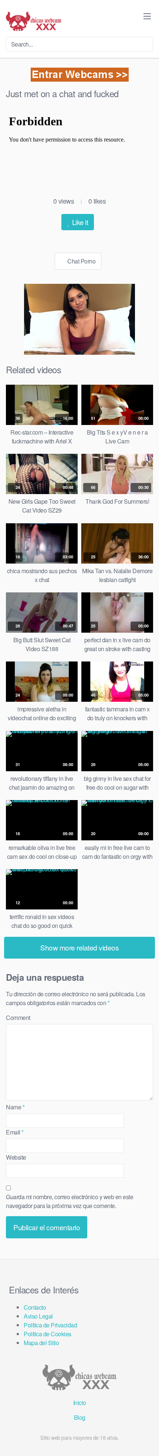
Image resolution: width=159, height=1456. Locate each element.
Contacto (35, 1307)
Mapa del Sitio (41, 1342)
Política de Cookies (47, 1334)
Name (15, 1107)
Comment (18, 1017)
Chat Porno (81, 261)
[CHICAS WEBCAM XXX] (33, 21)
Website (16, 1157)
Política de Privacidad (50, 1325)
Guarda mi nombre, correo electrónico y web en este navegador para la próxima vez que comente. (69, 1201)
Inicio (79, 1402)
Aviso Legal (38, 1316)
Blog (79, 1417)
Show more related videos (79, 947)
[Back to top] (147, 1440)
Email (15, 1132)
